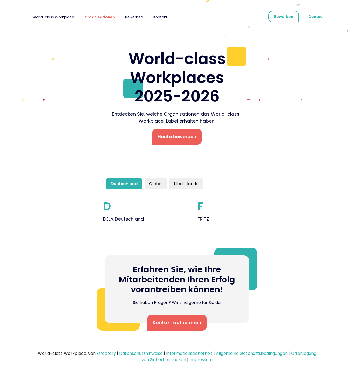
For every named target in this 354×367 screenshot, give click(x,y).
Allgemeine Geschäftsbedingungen (252, 353)
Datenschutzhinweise (141, 353)
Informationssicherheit (189, 353)
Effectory (106, 353)
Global (155, 184)
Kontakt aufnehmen (177, 322)
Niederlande (186, 184)
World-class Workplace (53, 17)
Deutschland (124, 184)
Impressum (201, 360)
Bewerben (134, 17)
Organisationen (99, 17)
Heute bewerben (177, 136)
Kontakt (160, 17)
